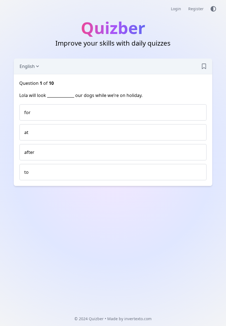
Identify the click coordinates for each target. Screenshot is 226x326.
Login (176, 8)
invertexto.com (138, 318)
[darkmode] (213, 9)
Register (196, 8)
